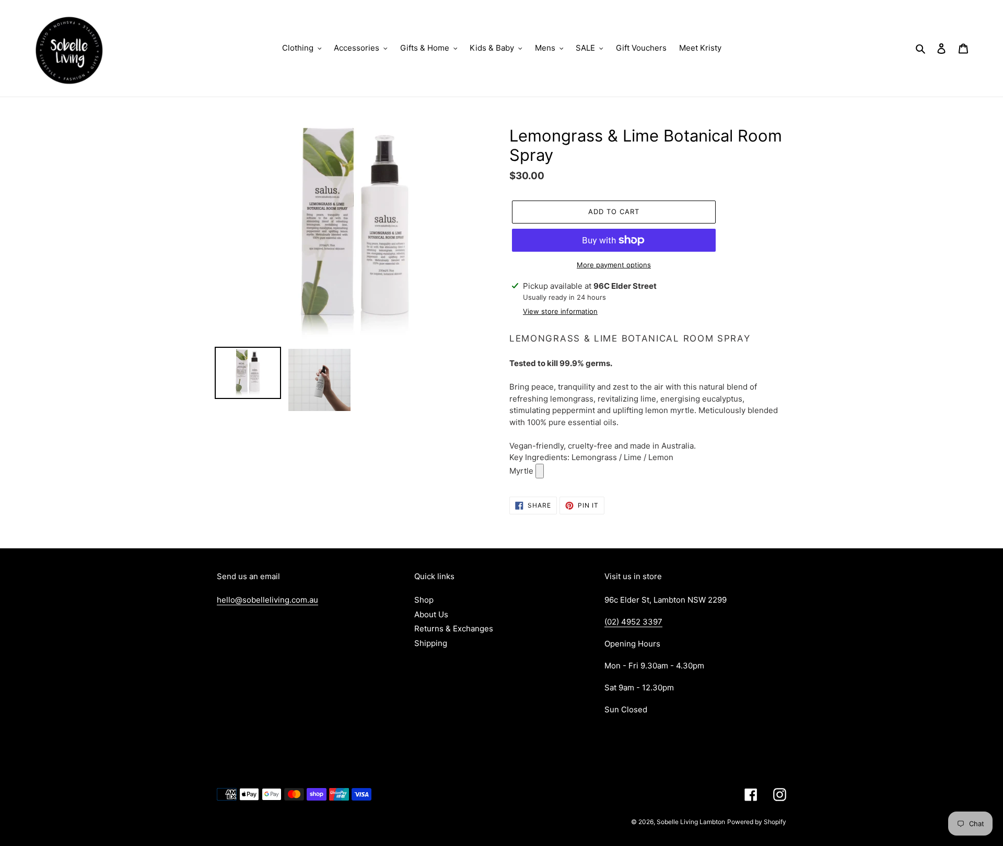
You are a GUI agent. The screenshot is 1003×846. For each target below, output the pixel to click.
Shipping (430, 643)
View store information (560, 311)
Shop (424, 600)
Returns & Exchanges (453, 628)
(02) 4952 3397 (633, 622)
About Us (431, 614)
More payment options (614, 265)
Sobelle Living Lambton (691, 822)
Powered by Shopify (756, 822)
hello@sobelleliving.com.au (267, 600)
